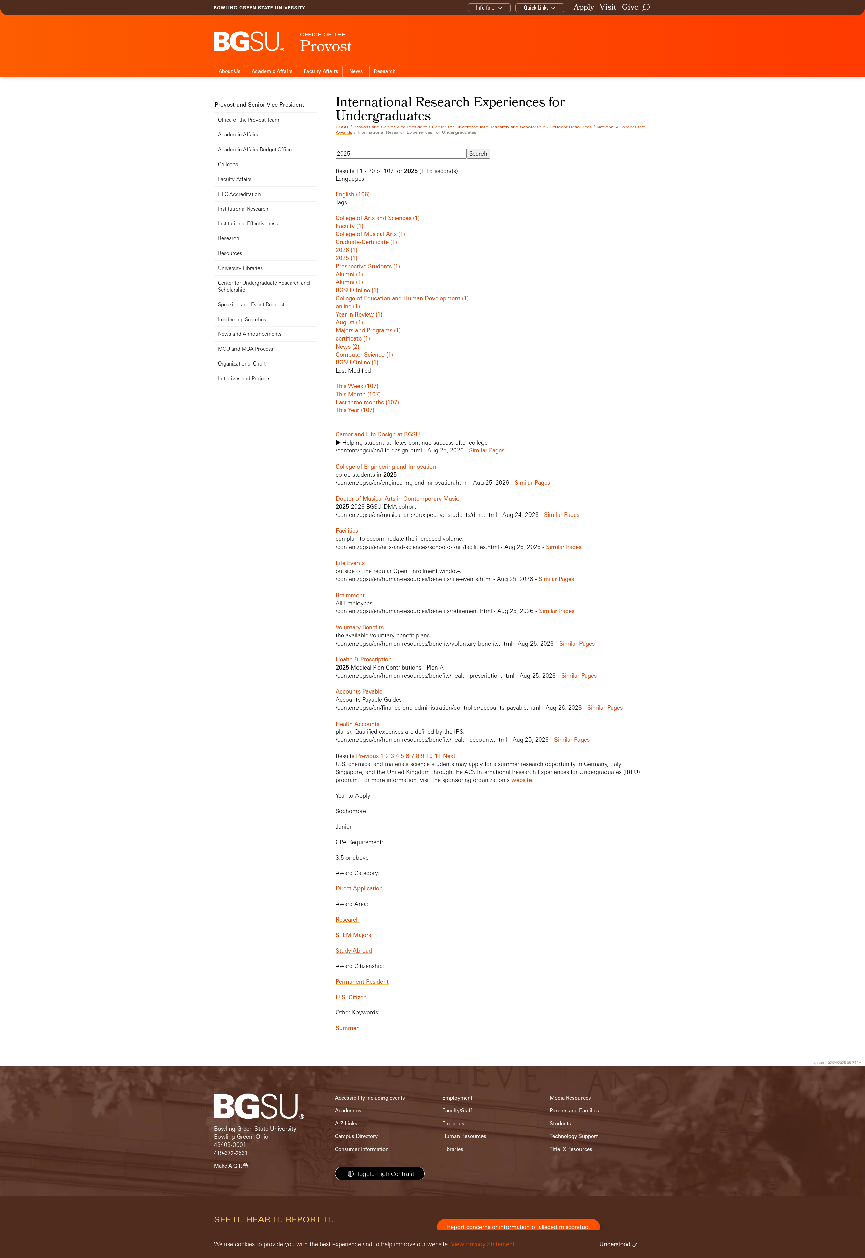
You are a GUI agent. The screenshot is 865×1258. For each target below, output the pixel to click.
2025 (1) (346, 257)
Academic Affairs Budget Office (255, 149)
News (356, 71)
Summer (347, 1027)
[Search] (646, 7)
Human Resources (464, 1136)
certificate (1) (353, 338)
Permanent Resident (362, 981)
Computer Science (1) (364, 354)
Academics (348, 1110)
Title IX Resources (571, 1149)
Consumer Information (362, 1149)
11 (438, 755)
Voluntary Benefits (360, 627)
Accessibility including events (370, 1098)
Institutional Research (243, 209)
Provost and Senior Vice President (390, 127)
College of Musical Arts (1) (370, 233)
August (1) (349, 322)
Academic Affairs (272, 71)
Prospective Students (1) (368, 266)
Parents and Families (574, 1110)
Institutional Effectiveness (248, 223)
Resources (230, 253)
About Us (230, 71)
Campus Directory (356, 1136)
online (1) (348, 306)
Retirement (350, 595)
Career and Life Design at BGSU (378, 434)
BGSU (342, 127)
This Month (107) (358, 394)
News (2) (347, 346)
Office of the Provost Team (248, 120)
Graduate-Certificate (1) (366, 241)
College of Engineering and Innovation (386, 466)
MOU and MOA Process (245, 349)
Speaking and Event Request (251, 304)
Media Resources (570, 1098)
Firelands (453, 1123)
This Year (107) (355, 409)
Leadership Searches (242, 319)
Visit (608, 8)
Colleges (228, 164)
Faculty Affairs (321, 71)
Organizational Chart (242, 363)
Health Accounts (357, 723)
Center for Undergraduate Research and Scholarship (488, 127)
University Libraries (240, 268)
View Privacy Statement (483, 1244)
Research (385, 71)
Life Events (350, 563)
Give (630, 8)
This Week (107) (357, 385)
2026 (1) (346, 249)
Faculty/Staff (457, 1110)
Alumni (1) (349, 274)
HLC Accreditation (239, 194)
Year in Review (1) (359, 314)
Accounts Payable (359, 691)
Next (449, 755)
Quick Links (536, 7)
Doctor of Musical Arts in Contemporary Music (397, 498)
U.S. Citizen (351, 997)
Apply (584, 8)
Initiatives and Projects (244, 378)
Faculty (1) (349, 225)
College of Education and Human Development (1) (402, 298)
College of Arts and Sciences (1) (378, 217)
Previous (367, 755)
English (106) (353, 194)
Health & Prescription (364, 659)
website (521, 779)
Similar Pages (486, 450)
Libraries (452, 1149)
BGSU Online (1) (357, 290)
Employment (457, 1098)
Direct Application (359, 888)
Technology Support (574, 1136)
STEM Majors (353, 934)
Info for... (486, 7)
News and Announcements (249, 334)
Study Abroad (354, 950)
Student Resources (571, 127)
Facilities (347, 530)
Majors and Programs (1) (368, 330)
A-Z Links (346, 1123)
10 (429, 755)
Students (560, 1123)
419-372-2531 (231, 1153)
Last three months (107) (367, 402)
